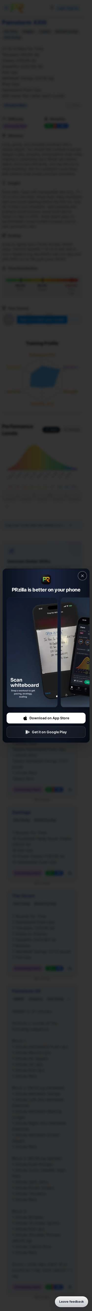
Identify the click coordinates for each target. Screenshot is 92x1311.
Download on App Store (49, 718)
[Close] (82, 576)
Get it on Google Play (49, 732)
